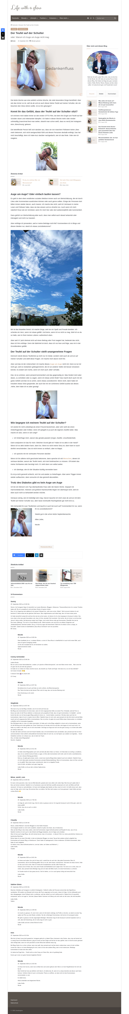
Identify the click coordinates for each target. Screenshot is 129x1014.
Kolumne (52, 18)
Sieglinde (14, 703)
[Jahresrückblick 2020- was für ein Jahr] (22, 575)
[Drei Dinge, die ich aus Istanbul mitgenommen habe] (47, 575)
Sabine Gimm (16, 884)
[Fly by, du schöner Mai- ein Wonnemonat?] (16, 182)
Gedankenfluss (23, 29)
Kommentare (112, 94)
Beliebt (101, 94)
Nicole (13, 41)
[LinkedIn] (37, 555)
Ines (12, 933)
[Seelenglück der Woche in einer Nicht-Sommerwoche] (92, 120)
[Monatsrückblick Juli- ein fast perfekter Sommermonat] (92, 140)
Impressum (14, 1000)
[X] (3, 34)
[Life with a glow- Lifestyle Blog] (27, 8)
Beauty (24, 18)
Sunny (13, 601)
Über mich (63, 18)
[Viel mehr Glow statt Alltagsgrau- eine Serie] (53, 182)
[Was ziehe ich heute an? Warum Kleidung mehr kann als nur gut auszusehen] (92, 103)
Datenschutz (14, 1003)
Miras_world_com (18, 777)
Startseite (15, 18)
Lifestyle (33, 18)
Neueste (91, 94)
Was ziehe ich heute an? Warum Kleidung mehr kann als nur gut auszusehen (107, 103)
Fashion (43, 18)
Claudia (14, 820)
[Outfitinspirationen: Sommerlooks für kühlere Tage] (92, 112)
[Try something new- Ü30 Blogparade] (71, 575)
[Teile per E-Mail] (41, 555)
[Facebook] (3, 30)
